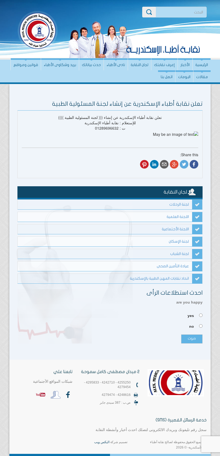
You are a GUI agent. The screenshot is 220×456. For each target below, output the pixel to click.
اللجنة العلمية (178, 217)
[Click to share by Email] (164, 164)
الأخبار (185, 65)
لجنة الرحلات (179, 204)
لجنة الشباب (179, 254)
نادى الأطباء (116, 65)
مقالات (202, 77)
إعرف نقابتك (164, 65)
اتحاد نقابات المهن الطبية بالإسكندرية (159, 278)
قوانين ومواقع (25, 65)
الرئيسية (201, 65)
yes (191, 315)
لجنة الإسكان (179, 241)
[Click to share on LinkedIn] (154, 164)
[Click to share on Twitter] (184, 164)
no (191, 326)
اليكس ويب (101, 442)
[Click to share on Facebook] (194, 164)
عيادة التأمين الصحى (173, 266)
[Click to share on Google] (174, 164)
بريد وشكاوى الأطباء (60, 65)
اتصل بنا (167, 77)
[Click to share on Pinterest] (144, 164)
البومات (184, 77)
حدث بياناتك (91, 65)
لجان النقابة (139, 65)
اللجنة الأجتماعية (175, 229)
